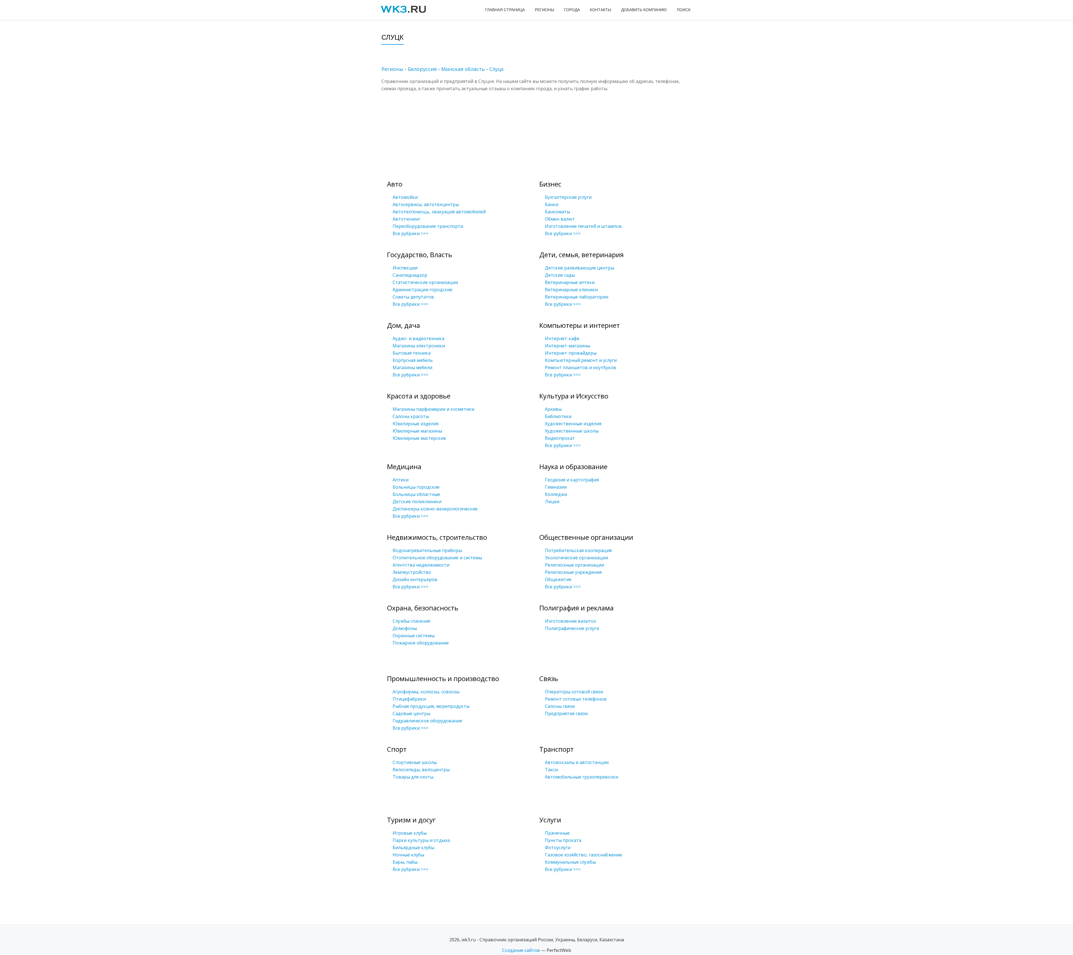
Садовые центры (411, 713)
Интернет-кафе (562, 338)
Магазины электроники (419, 346)
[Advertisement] (545, 131)
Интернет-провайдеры (571, 353)
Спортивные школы (415, 762)
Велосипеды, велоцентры (421, 770)
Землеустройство (412, 572)
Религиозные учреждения (573, 572)
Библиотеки (558, 416)
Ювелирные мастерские (419, 438)
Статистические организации (425, 282)
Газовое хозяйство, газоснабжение (583, 855)
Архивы (553, 409)
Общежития (558, 579)
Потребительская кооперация (578, 550)
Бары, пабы (405, 862)
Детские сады (560, 275)
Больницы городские (416, 487)
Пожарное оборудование (421, 643)
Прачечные (557, 833)
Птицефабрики (409, 699)
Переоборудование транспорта (428, 226)
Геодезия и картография (572, 480)
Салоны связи (560, 706)
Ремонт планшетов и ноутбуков (580, 367)
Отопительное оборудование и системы (437, 558)
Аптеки (401, 480)
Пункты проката (563, 840)
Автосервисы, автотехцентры (426, 204)
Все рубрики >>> (410, 233)
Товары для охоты (413, 777)
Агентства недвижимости (421, 565)
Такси (551, 770)
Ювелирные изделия (415, 424)
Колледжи (556, 494)
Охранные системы (414, 635)
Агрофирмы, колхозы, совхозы (426, 692)
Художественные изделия (573, 424)
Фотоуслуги (557, 847)
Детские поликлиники (417, 501)
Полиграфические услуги (572, 628)
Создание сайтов (521, 950)
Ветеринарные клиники (571, 289)
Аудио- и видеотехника (418, 338)
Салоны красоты (411, 416)
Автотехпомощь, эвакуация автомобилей (439, 212)
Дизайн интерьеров (415, 579)
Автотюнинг (406, 219)
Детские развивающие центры (579, 268)
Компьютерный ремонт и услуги (581, 360)
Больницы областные (416, 494)
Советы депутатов (413, 297)
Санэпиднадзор (410, 275)
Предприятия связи (566, 713)
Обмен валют (560, 219)
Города (572, 10)
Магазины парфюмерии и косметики (433, 409)
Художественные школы (572, 431)
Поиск (683, 10)
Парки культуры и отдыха (421, 840)
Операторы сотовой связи (574, 692)
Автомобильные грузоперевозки (581, 777)
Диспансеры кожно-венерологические (435, 509)
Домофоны (405, 628)
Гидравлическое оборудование (427, 721)
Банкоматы (557, 212)
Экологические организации (576, 558)
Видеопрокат (560, 438)
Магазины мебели (412, 367)
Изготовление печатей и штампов (583, 226)
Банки (551, 204)
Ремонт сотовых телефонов (576, 699)
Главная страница (505, 10)
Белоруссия (422, 69)
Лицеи (552, 501)
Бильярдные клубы (413, 847)
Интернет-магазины (567, 346)
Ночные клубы (408, 855)
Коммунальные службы (570, 862)
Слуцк (496, 69)
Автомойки (405, 197)
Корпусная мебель (413, 360)
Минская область (463, 69)
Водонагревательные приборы (427, 550)
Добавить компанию (644, 10)
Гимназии (556, 487)
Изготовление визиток (570, 621)
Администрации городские (422, 289)
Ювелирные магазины (417, 431)
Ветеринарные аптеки (570, 282)
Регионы (544, 10)
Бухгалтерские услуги (568, 197)
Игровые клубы (410, 833)
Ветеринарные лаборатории (576, 297)
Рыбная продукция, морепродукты (431, 706)
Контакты (600, 10)
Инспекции (405, 268)
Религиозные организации (574, 565)
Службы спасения (411, 621)
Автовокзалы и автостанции (577, 762)
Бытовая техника (412, 353)
